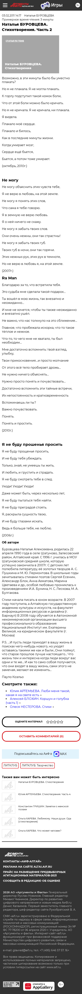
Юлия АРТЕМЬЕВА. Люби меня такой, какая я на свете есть (38, 693)
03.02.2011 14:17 (11, 15)
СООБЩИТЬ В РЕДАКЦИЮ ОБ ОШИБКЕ (31, 880)
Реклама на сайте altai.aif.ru (27, 866)
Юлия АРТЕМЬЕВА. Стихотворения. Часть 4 (44, 794)
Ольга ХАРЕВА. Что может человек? (39, 830)
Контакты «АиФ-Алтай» (22, 861)
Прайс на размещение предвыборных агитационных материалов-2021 (34, 873)
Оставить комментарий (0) (41, 736)
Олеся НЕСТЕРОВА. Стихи (30, 707)
